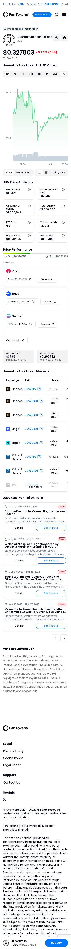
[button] (29, 189)
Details (19, 528)
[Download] (63, 74)
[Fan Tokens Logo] (16, 14)
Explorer (45, 279)
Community (13, 340)
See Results (51, 527)
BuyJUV (56, 943)
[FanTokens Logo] (16, 728)
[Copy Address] (30, 279)
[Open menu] (64, 14)
